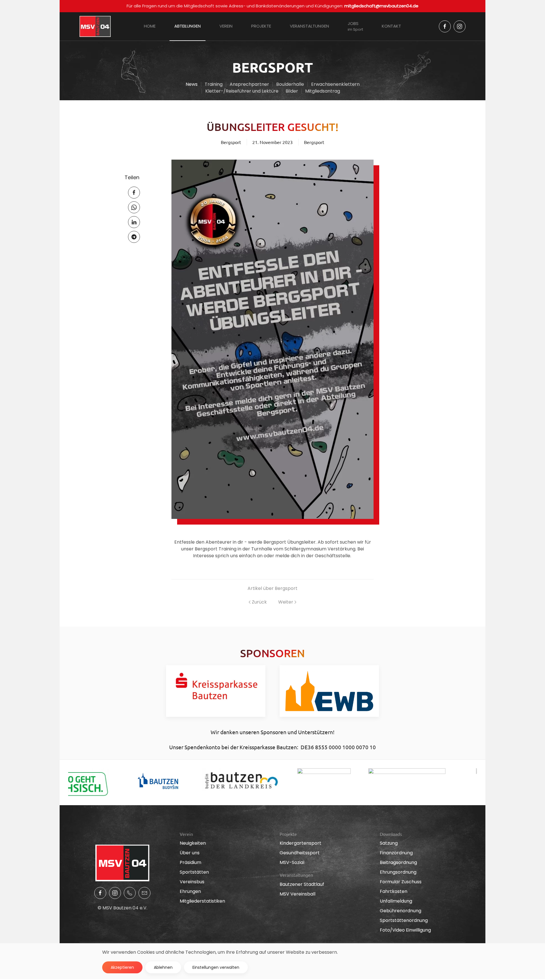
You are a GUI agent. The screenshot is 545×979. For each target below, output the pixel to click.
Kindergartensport (300, 843)
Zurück (259, 602)
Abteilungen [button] (187, 26)
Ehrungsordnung (398, 872)
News (192, 84)
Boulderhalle (290, 84)
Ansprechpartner (249, 84)
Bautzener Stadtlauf (302, 884)
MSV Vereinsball (297, 894)
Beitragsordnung (398, 862)
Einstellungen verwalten (215, 967)
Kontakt (391, 26)
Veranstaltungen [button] (309, 26)
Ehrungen (190, 891)
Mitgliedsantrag (322, 91)
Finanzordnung (396, 852)
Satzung (389, 843)
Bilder (292, 91)
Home (150, 26)
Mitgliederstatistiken (202, 901)
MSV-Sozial (292, 862)
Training (214, 84)
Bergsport (314, 142)
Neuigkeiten (193, 843)
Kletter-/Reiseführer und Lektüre (241, 91)
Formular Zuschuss (401, 881)
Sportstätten (194, 872)
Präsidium (190, 862)
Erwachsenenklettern (335, 84)
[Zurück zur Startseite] (95, 26)
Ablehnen (163, 967)
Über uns (190, 852)
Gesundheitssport (300, 852)
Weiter (285, 602)
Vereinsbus (192, 881)
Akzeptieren (122, 967)
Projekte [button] (261, 26)
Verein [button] (225, 26)
